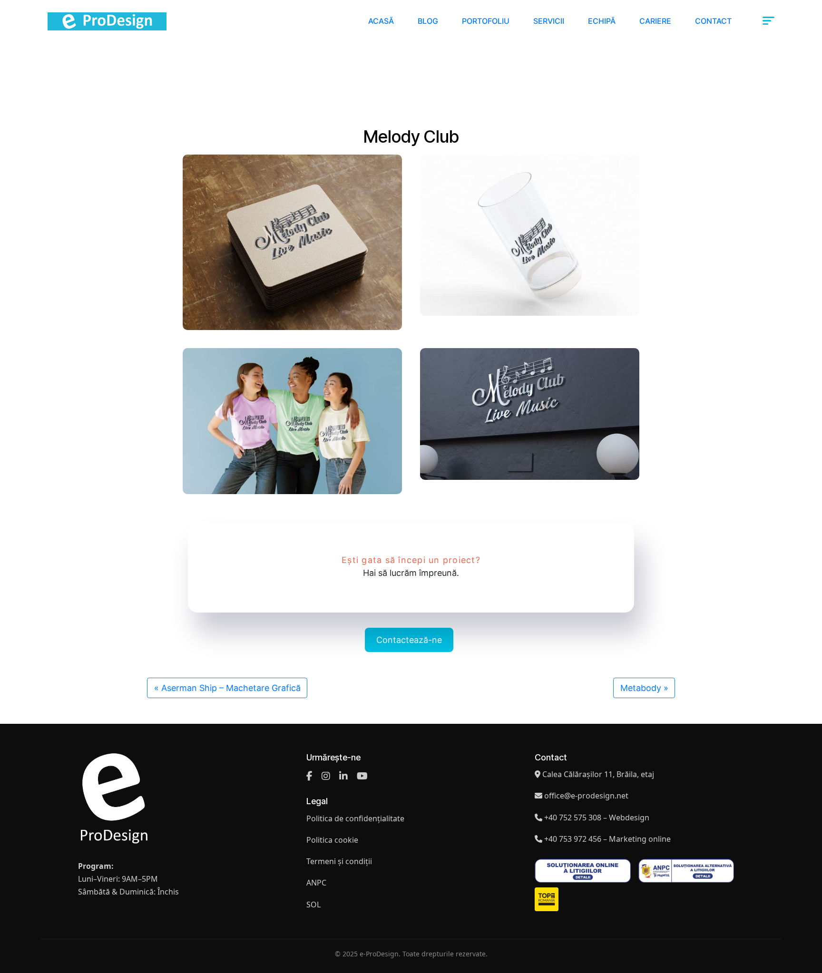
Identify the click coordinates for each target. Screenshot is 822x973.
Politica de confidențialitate (355, 818)
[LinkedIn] (343, 776)
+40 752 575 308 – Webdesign (596, 817)
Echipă (602, 21)
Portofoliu (485, 21)
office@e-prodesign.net (586, 795)
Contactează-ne (409, 640)
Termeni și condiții (339, 861)
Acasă (381, 21)
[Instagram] (326, 776)
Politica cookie (332, 840)
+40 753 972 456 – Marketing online (607, 839)
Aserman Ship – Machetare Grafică (231, 688)
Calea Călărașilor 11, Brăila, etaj (598, 774)
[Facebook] (309, 776)
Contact (713, 21)
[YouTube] (362, 776)
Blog (428, 21)
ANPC (316, 882)
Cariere (655, 21)
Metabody (640, 688)
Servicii (548, 21)
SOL (313, 904)
